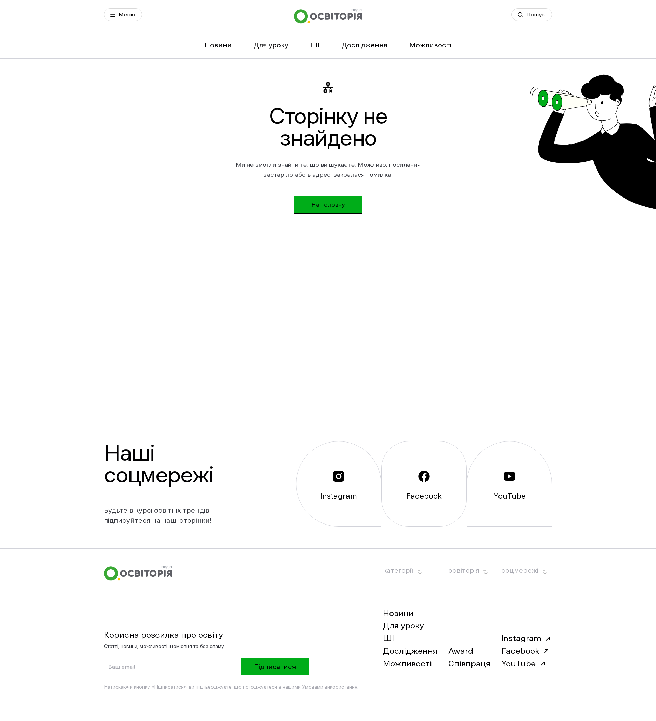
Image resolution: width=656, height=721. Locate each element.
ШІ (315, 45)
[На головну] (328, 16)
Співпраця (469, 663)
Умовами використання (329, 686)
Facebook (520, 651)
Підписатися (275, 666)
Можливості (430, 45)
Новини (218, 45)
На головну (328, 205)
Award (460, 651)
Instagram (521, 638)
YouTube (518, 663)
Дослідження (364, 45)
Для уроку (271, 45)
